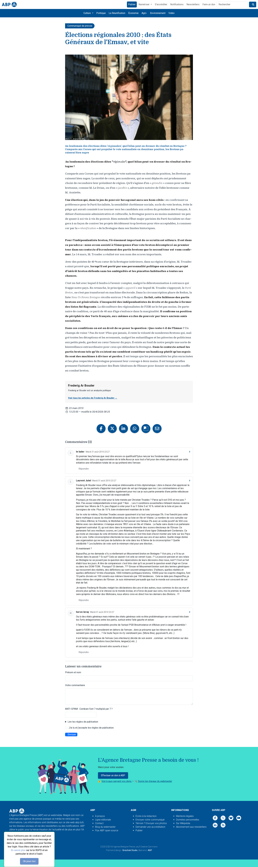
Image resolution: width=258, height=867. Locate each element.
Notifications (176, 4)
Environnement (157, 13)
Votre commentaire (75, 685)
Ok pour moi (29, 861)
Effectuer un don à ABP (113, 775)
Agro (144, 13)
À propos (100, 816)
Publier (132, 4)
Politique (101, 13)
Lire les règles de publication (83, 721)
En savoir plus (18, 850)
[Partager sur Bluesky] (145, 428)
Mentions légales (185, 816)
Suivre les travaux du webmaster (155, 781)
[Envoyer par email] (157, 428)
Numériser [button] (144, 4)
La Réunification (117, 13)
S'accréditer (161, 4)
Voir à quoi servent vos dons (117, 781)
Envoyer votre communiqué (150, 819)
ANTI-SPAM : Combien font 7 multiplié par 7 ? (89, 708)
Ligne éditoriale (103, 819)
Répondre (84, 468)
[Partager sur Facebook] (101, 428)
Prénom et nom (73, 672)
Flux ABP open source (106, 830)
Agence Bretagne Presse (124, 846)
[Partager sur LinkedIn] (123, 428)
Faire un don (208, 4)
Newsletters (192, 4)
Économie (133, 13)
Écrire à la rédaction (146, 816)
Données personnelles (187, 819)
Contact (99, 823)
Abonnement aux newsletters (191, 826)
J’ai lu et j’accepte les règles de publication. (91, 727)
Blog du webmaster (105, 826)
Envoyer (72, 734)
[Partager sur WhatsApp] (134, 428)
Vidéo (171, 13)
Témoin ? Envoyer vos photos (151, 823)
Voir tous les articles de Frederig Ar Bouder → (92, 398)
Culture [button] (87, 13)
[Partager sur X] (112, 428)
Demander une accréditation (150, 826)
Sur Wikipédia (183, 823)
